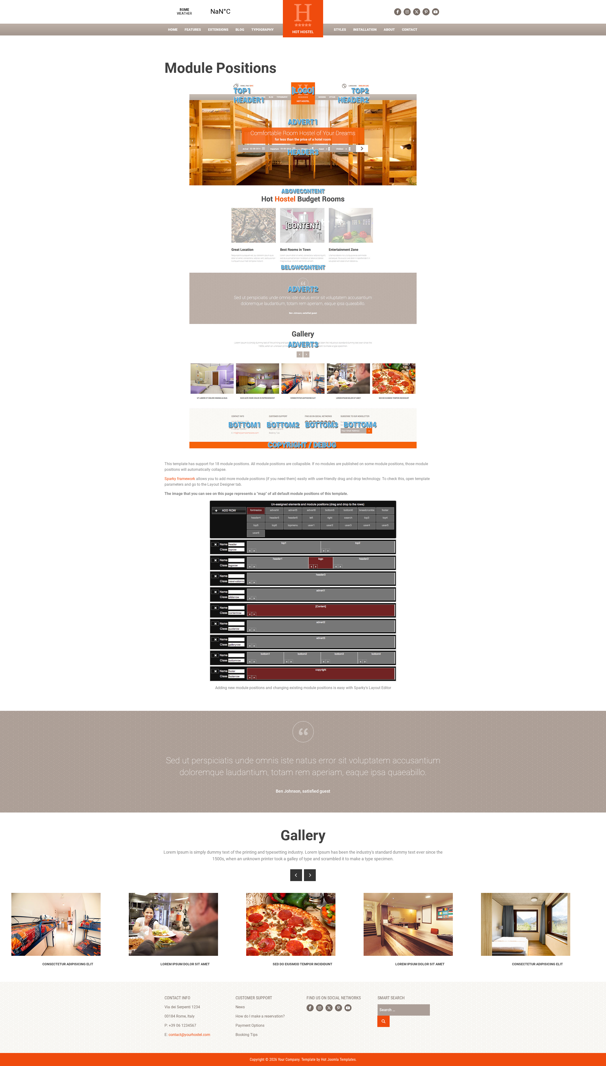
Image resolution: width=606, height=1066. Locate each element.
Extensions (218, 29)
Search (383, 1021)
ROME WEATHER (202, 11)
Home (173, 29)
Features (193, 29)
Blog (240, 29)
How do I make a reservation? (260, 1016)
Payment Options (250, 1025)
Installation (365, 29)
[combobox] (404, 1010)
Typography (262, 29)
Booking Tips (247, 1034)
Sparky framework (180, 478)
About (389, 29)
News (240, 1007)
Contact (409, 29)
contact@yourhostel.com (189, 1034)
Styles (340, 29)
